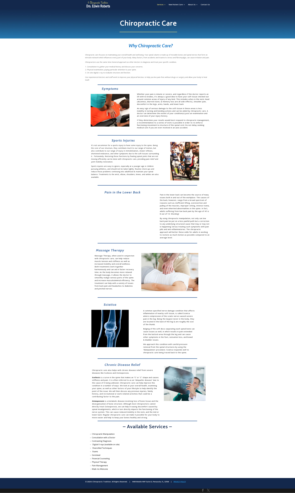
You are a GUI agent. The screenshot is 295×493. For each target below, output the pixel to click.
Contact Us (205, 5)
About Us (191, 5)
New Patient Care (176, 5)
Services (160, 5)
